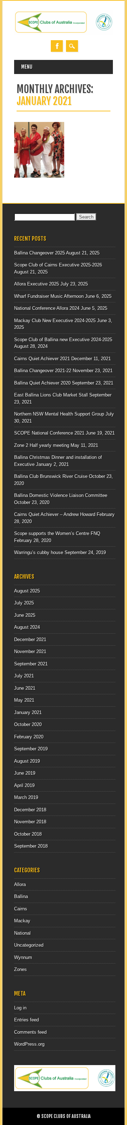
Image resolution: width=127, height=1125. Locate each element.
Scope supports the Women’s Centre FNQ (57, 533)
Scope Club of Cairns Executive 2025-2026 (58, 265)
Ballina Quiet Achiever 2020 (42, 383)
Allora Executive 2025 (36, 284)
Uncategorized (28, 945)
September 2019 (31, 748)
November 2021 (30, 651)
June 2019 (24, 773)
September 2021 (31, 663)
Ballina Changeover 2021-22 (42, 370)
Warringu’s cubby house (38, 552)
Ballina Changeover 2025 (39, 253)
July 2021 (24, 675)
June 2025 (24, 615)
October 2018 (28, 834)
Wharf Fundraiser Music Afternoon (49, 296)
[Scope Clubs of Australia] (63, 33)
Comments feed (30, 1032)
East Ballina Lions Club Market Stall (51, 395)
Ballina (21, 896)
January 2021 (28, 712)
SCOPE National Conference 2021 (49, 433)
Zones (20, 969)
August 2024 (27, 627)
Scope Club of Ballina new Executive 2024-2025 (63, 339)
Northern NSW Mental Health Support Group (59, 414)
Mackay (22, 920)
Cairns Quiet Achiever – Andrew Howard (54, 514)
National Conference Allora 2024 (46, 308)
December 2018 (30, 809)
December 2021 (30, 639)
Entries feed (26, 1019)
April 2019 (24, 785)
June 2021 (24, 688)
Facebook (57, 46)
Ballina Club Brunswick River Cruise (50, 476)
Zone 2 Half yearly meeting (41, 445)
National (22, 933)
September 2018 (31, 846)
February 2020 (28, 736)
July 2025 (24, 602)
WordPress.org (29, 1044)
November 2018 (30, 821)
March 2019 (26, 797)
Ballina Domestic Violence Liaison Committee (60, 495)
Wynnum (23, 957)
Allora (20, 884)
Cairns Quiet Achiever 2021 (42, 358)
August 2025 (27, 591)
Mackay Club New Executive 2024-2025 (55, 320)
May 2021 (24, 700)
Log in (20, 1007)
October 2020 (28, 724)
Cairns (20, 908)
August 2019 (27, 761)
